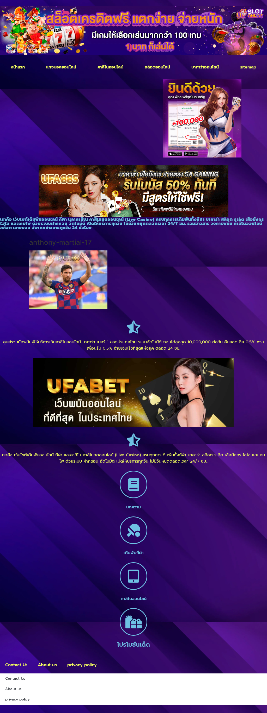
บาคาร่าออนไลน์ (205, 67)
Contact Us (16, 665)
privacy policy (82, 665)
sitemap (248, 67)
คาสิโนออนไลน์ (110, 67)
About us (47, 665)
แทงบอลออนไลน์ (61, 67)
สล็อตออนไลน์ (157, 67)
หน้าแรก (18, 67)
